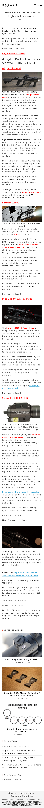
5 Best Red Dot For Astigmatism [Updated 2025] (22, 730)
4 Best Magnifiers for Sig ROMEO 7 (22, 659)
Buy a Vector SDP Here (13, 53)
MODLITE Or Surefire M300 (17, 299)
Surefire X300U (10, 202)
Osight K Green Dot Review (15, 746)
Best (26, 19)
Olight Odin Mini (11, 68)
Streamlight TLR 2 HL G (15, 398)
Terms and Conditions (22, 796)
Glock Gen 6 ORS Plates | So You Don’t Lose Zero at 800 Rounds (22, 694)
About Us (12, 793)
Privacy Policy (27, 793)
